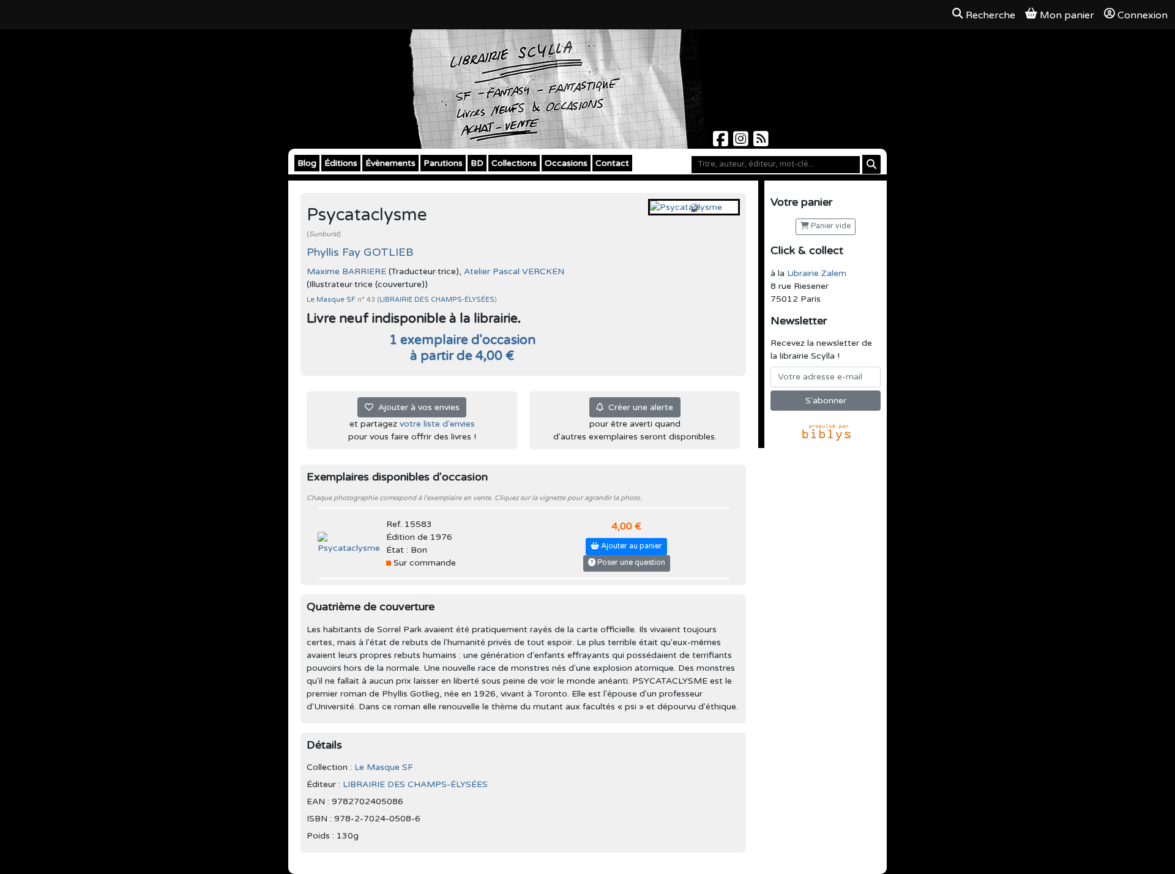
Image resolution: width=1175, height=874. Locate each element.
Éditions (340, 163)
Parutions (443, 163)
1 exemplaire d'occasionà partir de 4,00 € (462, 347)
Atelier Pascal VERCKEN (514, 271)
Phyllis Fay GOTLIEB (360, 252)
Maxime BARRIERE (346, 271)
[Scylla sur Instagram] (742, 142)
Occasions (566, 163)
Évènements (390, 163)
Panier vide (830, 226)
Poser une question (630, 562)
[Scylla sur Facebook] (722, 142)
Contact (612, 163)
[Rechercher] (871, 164)
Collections (514, 163)
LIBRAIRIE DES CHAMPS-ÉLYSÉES (436, 300)
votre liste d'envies (437, 424)
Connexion (1142, 15)
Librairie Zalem (816, 273)
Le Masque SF (332, 300)
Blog (306, 163)
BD (477, 163)
